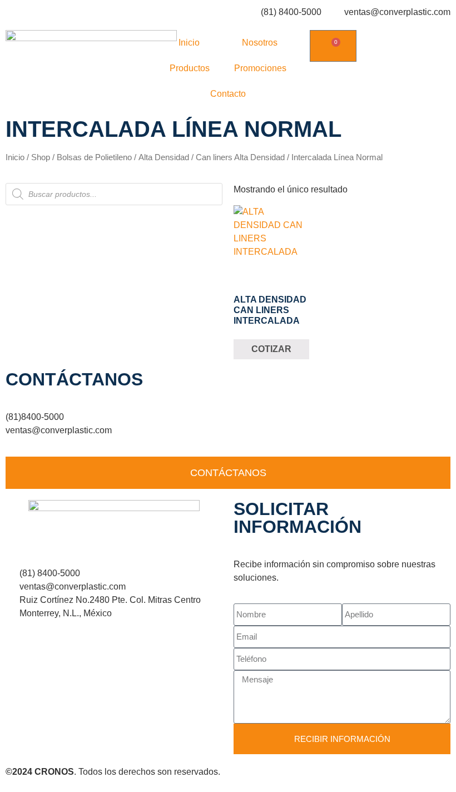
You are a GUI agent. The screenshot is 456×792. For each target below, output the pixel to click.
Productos (190, 68)
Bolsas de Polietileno (94, 157)
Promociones (260, 68)
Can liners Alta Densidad (240, 157)
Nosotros (259, 42)
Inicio (189, 42)
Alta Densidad (163, 157)
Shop (40, 157)
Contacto (228, 93)
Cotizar (271, 349)
